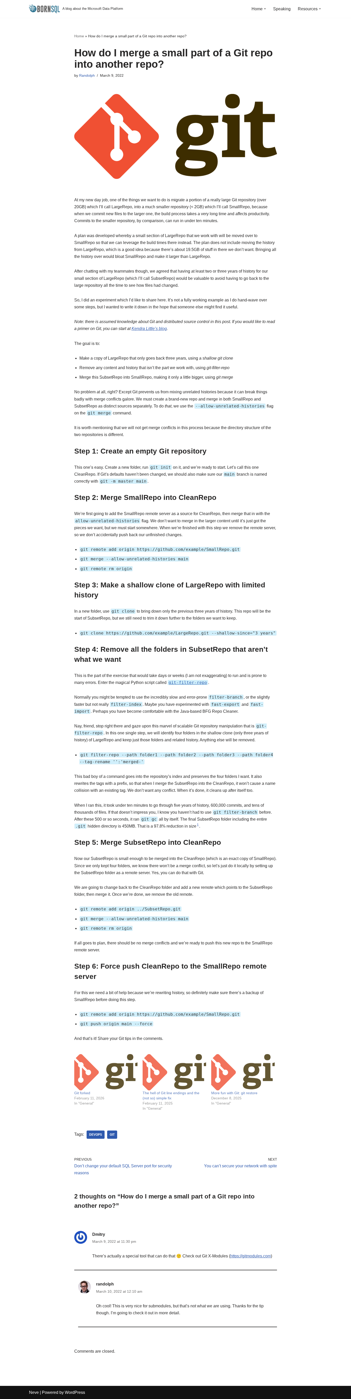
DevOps (95, 1134)
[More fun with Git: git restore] (243, 1072)
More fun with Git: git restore (234, 1093)
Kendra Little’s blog (149, 328)
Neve (34, 1392)
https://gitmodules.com (250, 1256)
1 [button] (198, 825)
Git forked (82, 1093)
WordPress (75, 1392)
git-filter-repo (188, 682)
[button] (265, 9)
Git (112, 1134)
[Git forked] (106, 1072)
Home (79, 36)
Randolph (87, 75)
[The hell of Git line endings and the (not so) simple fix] (174, 1072)
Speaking (282, 9)
